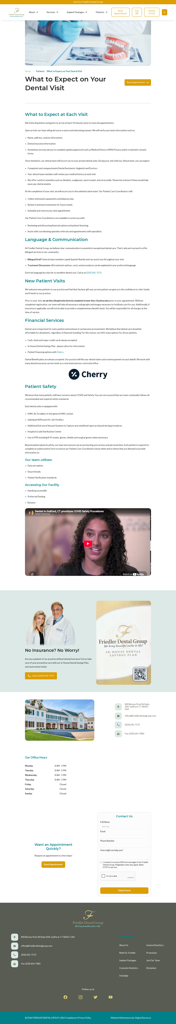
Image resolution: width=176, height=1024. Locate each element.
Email (102, 831)
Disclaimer (151, 968)
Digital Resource (143, 1018)
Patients (100, 12)
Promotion (151, 953)
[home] (16, 12)
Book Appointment (120, 12)
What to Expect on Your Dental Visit (64, 71)
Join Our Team (153, 960)
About (32, 12)
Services (51, 12)
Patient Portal (151, 12)
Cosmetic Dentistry (128, 968)
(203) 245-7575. (94, 272)
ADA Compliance (68, 1018)
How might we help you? (111, 850)
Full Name (105, 822)
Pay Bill (137, 12)
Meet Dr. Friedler (127, 953)
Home (28, 71)
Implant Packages (75, 12)
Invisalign (123, 975)
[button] (33, 12)
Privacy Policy (84, 1018)
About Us (123, 945)
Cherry (60, 352)
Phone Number (107, 841)
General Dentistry (155, 945)
